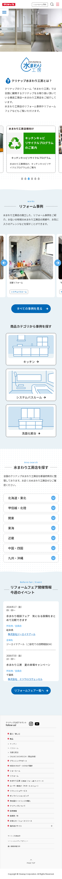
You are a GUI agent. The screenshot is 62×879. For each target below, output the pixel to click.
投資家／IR (14, 816)
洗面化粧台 (14, 752)
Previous (4, 262)
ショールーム (15, 771)
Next (57, 262)
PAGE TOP (31, 862)
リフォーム (14, 776)
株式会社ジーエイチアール (21, 634)
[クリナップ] (8, 4)
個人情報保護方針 (14, 846)
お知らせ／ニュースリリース (21, 821)
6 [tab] (39, 179)
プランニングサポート (18, 761)
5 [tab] (35, 179)
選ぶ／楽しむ (15, 734)
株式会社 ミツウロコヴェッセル (25, 679)
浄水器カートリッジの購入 (20, 801)
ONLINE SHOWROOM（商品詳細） (23, 756)
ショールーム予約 (39, 4)
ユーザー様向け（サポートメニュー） (24, 786)
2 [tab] (25, 179)
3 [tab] (29, 179)
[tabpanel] (31, 149)
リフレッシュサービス (18, 791)
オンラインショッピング (19, 796)
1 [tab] (22, 179)
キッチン (13, 744)
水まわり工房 (27, 781)
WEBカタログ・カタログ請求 (21, 766)
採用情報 (13, 811)
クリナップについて (17, 806)
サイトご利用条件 (14, 836)
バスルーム (14, 748)
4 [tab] (32, 179)
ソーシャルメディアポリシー (18, 841)
